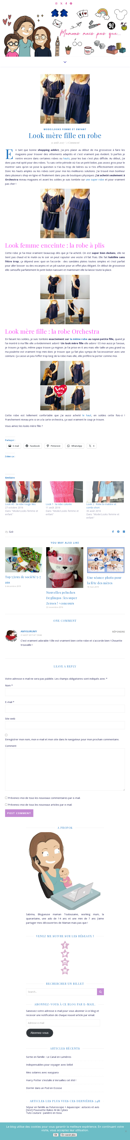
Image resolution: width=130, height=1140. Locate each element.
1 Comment (72, 142)
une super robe (95, 179)
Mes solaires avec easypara (42, 1072)
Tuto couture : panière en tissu (44, 1112)
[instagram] (56, 3)
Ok (55, 1135)
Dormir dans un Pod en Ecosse (44, 1088)
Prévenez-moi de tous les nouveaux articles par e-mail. (40, 804)
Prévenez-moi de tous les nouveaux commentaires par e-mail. (44, 798)
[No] (125, 1131)
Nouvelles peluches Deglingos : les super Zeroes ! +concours (61, 597)
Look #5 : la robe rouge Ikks (20, 504)
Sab (11, 531)
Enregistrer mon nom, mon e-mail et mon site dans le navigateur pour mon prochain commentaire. (62, 739)
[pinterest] (71, 3)
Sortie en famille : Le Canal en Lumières (48, 1056)
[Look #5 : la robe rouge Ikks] (23, 492)
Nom (9, 685)
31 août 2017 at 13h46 (31, 635)
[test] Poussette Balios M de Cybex (47, 1110)
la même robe (79, 339)
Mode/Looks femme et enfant (65, 129)
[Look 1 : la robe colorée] (64, 492)
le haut (86, 415)
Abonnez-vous (39, 1032)
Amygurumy (29, 631)
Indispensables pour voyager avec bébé (49, 1064)
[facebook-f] (66, 3)
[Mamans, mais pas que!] (65, 32)
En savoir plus (69, 1135)
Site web (10, 718)
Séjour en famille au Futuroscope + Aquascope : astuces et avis (62, 1107)
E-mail (9, 702)
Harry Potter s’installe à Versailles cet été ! (51, 1080)
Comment (10, 745)
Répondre (118, 631)
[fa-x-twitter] (61, 3)
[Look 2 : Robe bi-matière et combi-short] (105, 492)
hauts (66, 158)
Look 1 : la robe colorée (59, 504)
